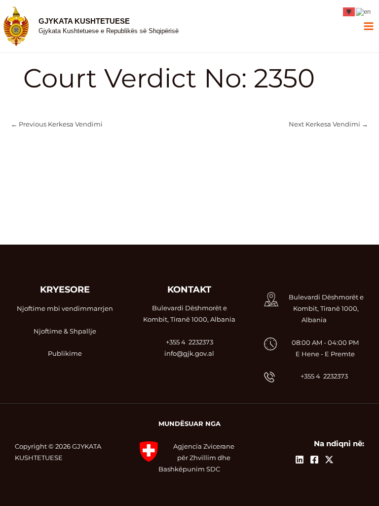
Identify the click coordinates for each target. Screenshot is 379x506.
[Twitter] (329, 459)
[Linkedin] (299, 459)
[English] (364, 11)
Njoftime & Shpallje (65, 331)
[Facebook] (314, 459)
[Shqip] (349, 11)
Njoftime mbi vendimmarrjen (65, 308)
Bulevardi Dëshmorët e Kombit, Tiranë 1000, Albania (326, 309)
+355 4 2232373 (324, 376)
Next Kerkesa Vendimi (328, 125)
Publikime (65, 353)
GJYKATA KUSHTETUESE (84, 21)
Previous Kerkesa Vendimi (57, 125)
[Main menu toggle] (369, 26)
